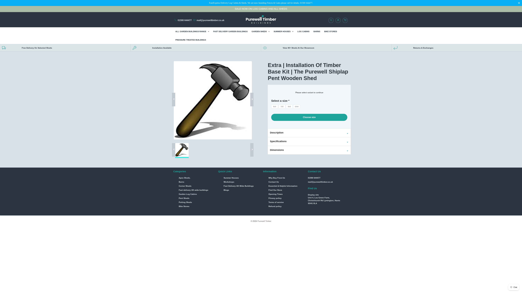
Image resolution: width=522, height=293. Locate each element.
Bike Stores (184, 206)
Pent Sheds (184, 198)
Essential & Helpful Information (282, 186)
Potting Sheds (185, 202)
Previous (174, 95)
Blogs (226, 190)
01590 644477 (185, 20)
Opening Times (275, 194)
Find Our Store (275, 190)
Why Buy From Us (276, 178)
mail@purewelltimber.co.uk (210, 20)
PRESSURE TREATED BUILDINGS (190, 40)
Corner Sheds (185, 186)
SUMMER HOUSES (282, 31)
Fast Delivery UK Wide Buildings (239, 186)
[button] (276, 133)
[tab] (309, 133)
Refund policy (275, 206)
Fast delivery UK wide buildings (193, 190)
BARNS (316, 31)
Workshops (229, 182)
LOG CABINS (303, 31)
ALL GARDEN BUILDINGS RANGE (191, 31)
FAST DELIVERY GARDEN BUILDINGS (230, 31)
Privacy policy (275, 198)
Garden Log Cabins (188, 194)
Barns (181, 182)
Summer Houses (231, 178)
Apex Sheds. (184, 178)
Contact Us (273, 182)
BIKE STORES (330, 31)
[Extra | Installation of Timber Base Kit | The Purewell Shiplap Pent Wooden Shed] (213, 100)
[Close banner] (519, 3)
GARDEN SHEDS (259, 31)
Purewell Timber (264, 221)
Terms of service (276, 202)
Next (251, 95)
